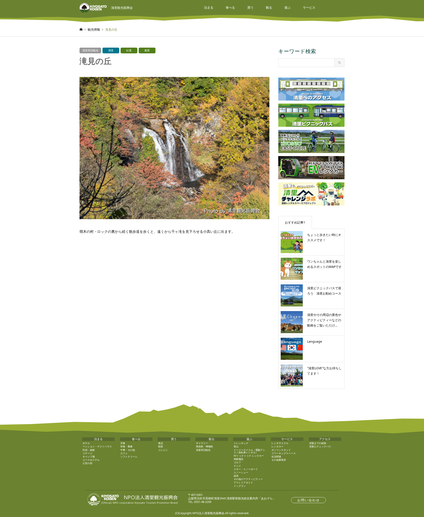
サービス (309, 7)
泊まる (208, 7)
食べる (230, 7)
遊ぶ (287, 7)
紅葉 (129, 50)
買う (250, 7)
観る (269, 7)
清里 (111, 50)
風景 (147, 50)
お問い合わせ (308, 500)
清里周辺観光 (90, 50)
